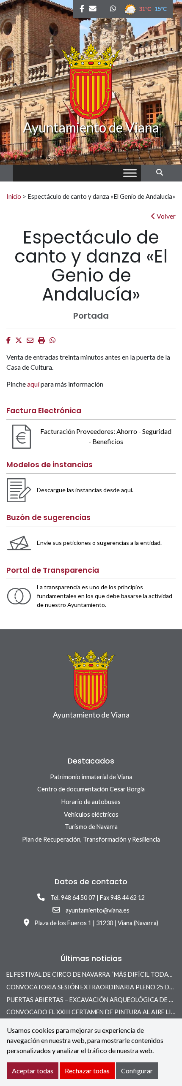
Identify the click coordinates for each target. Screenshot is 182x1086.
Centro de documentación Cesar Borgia (91, 789)
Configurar (137, 1071)
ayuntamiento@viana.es (98, 910)
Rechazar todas (87, 1071)
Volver (165, 216)
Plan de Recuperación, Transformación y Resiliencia (91, 839)
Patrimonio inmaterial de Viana (91, 776)
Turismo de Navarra (91, 826)
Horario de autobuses (91, 801)
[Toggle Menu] (130, 173)
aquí (34, 384)
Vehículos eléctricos (91, 814)
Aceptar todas (32, 1071)
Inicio (13, 196)
